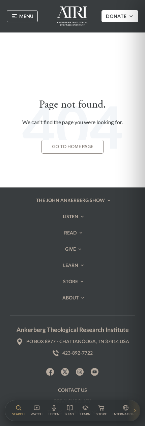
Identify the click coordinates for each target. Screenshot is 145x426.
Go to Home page (72, 146)
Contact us (72, 390)
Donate (116, 16)
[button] (18, 411)
